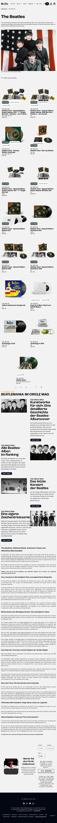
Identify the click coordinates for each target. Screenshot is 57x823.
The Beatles (5, 109)
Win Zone (39, 3)
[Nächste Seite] (41, 387)
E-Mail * (40, 745)
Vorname (49, 745)
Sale (44, 3)
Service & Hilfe (23, 814)
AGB (46, 814)
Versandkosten (6, 814)
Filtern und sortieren (10, 78)
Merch (25, 3)
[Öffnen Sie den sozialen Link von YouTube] (30, 803)
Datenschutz (6, 816)
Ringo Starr (28, 558)
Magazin (31, 3)
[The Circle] (4, 4)
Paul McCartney (9, 558)
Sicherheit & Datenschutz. (46, 786)
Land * (40, 753)
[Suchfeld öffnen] (47, 4)
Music (18, 3)
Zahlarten (14, 814)
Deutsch (52, 815)
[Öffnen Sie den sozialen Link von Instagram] (27, 803)
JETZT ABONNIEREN (46, 771)
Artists (13, 3)
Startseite (4, 8)
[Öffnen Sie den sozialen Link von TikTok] (33, 803)
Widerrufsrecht (33, 814)
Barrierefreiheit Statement (26, 816)
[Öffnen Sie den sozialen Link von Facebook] (23, 803)
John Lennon (19, 693)
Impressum (14, 816)
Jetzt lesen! (36, 440)
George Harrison (18, 558)
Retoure (41, 814)
